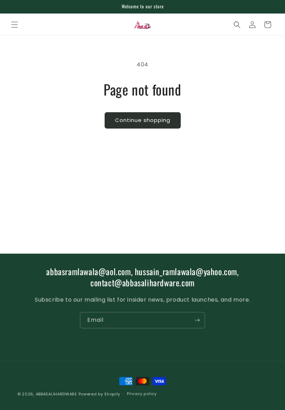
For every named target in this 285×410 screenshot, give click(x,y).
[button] (14, 24)
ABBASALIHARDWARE (56, 394)
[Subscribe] (197, 320)
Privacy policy (142, 393)
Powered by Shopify (100, 394)
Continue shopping (142, 120)
